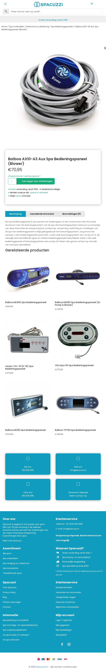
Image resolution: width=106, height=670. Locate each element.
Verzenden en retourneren (68, 592)
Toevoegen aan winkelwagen (37, 181)
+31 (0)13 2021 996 (74, 524)
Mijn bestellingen (64, 630)
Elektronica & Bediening (37, 26)
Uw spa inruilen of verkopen (16, 635)
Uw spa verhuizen (11, 639)
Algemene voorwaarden (67, 607)
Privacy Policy (9, 592)
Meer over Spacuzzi (12, 540)
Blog (5, 597)
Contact (7, 607)
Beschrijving (15, 214)
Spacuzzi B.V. (42, 666)
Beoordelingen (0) (71, 214)
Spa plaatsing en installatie (16, 620)
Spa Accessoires (10, 568)
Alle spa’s (7, 553)
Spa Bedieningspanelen (62, 26)
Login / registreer (64, 620)
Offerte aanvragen (12, 602)
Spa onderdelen (16, 26)
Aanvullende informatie (42, 214)
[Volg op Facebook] (62, 644)
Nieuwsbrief (61, 635)
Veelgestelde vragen (66, 597)
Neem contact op (78, 495)
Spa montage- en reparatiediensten (20, 625)
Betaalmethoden (64, 587)
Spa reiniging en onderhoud (16, 563)
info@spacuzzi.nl (78, 470)
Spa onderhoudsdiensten (15, 630)
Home (4, 26)
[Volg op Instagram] (69, 644)
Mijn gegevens (63, 625)
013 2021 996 (28, 470)
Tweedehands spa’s (12, 573)
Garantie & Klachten (65, 602)
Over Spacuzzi (9, 587)
